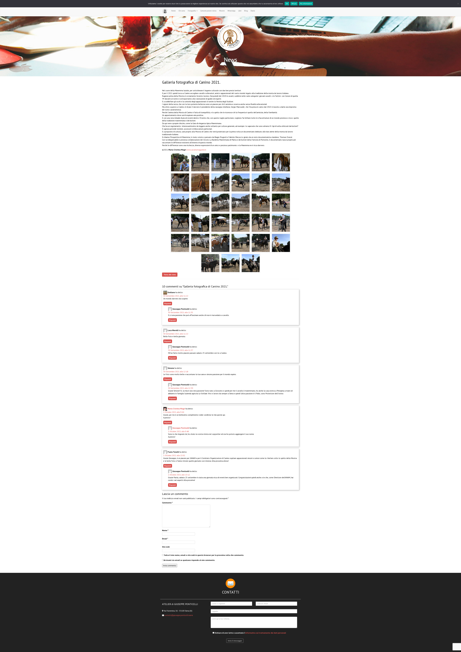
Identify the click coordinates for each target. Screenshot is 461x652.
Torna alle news (170, 275)
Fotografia (192, 11)
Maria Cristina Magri (176, 408)
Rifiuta (294, 4)
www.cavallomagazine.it (196, 150)
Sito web (166, 547)
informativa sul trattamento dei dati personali (265, 633)
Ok (287, 4)
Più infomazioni (306, 4)
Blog (246, 11)
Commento (167, 502)
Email (165, 538)
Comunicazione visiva (208, 11)
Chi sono (182, 11)
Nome (165, 530)
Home (173, 11)
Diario (253, 11)
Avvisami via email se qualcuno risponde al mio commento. (189, 560)
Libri (239, 11)
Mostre (222, 11)
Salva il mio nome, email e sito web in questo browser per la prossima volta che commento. (204, 555)
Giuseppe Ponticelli (180, 428)
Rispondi (167, 303)
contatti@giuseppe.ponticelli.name (178, 615)
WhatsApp (231, 11)
